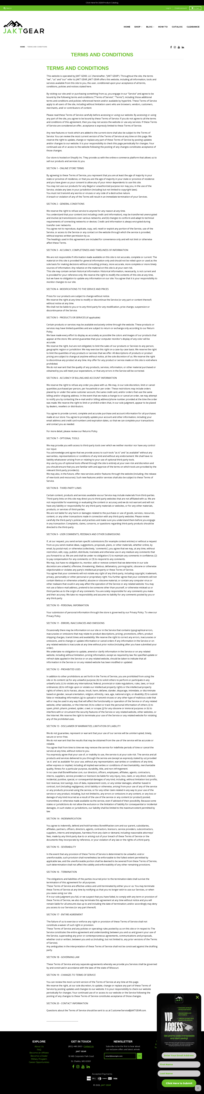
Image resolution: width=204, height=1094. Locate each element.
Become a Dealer (39, 1056)
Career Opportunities (39, 1062)
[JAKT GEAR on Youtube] (179, 47)
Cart (196, 8)
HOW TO (163, 27)
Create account (181, 8)
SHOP (137, 27)
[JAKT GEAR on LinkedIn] (183, 47)
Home (22, 47)
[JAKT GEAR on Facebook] (171, 47)
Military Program (39, 1059)
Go (139, 1056)
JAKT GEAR (106, 1085)
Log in (168, 8)
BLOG (149, 27)
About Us (39, 1046)
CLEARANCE (193, 27)
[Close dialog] (197, 997)
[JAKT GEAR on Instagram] (175, 47)
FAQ (39, 1049)
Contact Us (89, 1046)
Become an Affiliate (39, 1053)
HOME (127, 27)
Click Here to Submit (179, 1083)
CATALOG (177, 27)
